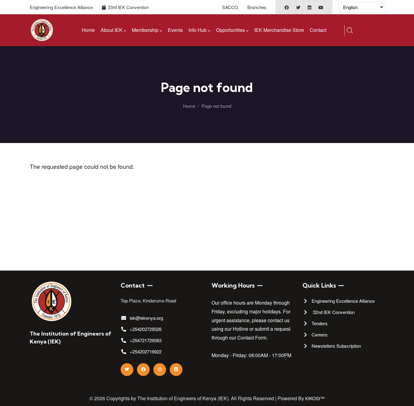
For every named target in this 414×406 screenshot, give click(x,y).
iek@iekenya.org (146, 318)
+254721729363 (146, 340)
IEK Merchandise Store (279, 29)
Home (88, 29)
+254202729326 (146, 329)
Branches (256, 7)
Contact (318, 29)
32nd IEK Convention (334, 312)
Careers (320, 334)
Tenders (320, 323)
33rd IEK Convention (128, 7)
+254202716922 (146, 351)
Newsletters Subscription (336, 346)
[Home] (42, 30)
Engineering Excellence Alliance (61, 7)
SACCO (230, 7)
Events (175, 29)
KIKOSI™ (315, 398)
